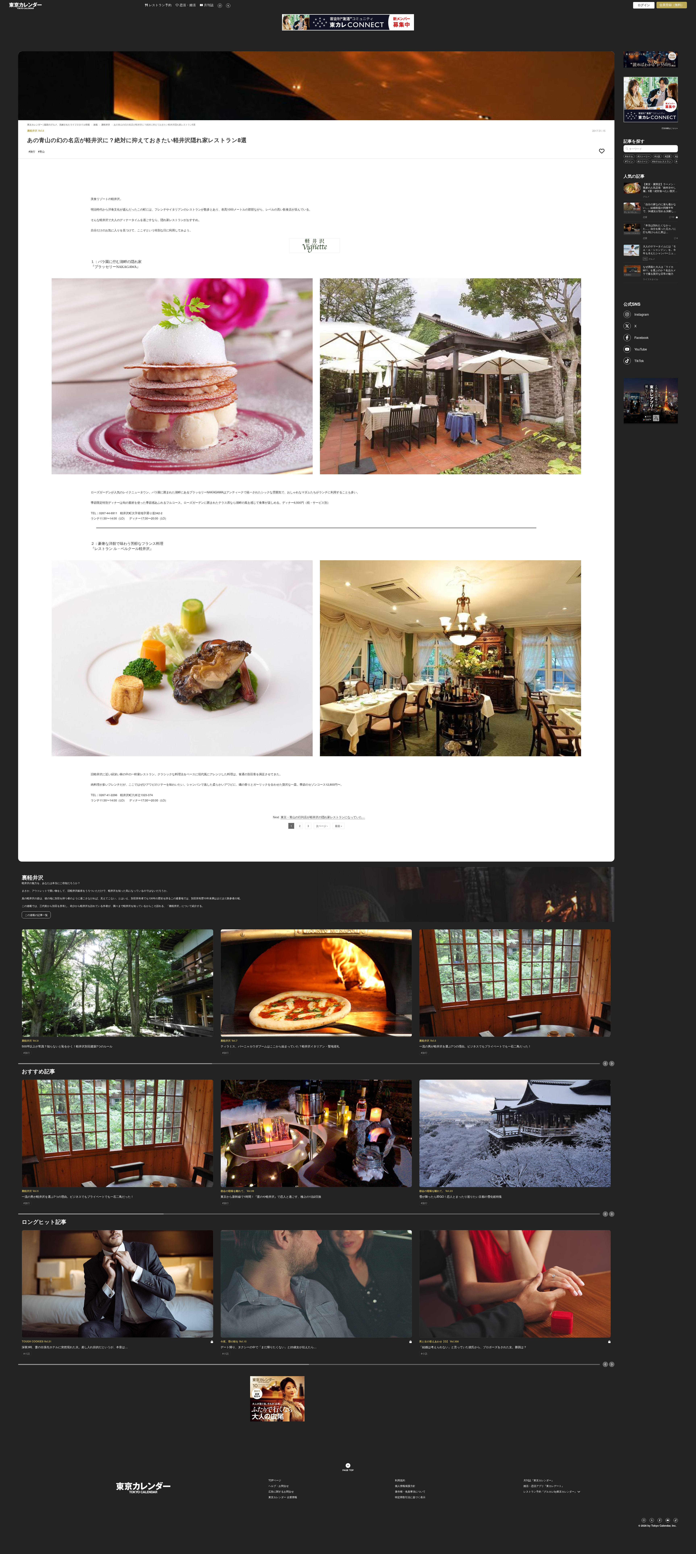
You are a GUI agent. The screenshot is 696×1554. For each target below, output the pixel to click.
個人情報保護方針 (405, 1486)
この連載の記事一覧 (36, 915)
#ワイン (629, 161)
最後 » (338, 826)
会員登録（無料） (671, 5)
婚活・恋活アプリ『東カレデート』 (543, 1486)
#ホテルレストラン (661, 161)
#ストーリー (644, 156)
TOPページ (274, 1480)
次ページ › (322, 826)
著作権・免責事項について (410, 1491)
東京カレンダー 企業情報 (282, 1497)
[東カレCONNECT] (348, 22)
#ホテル (629, 156)
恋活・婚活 (187, 5)
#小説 (657, 156)
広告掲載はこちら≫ (670, 128)
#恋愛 (667, 156)
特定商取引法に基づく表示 (410, 1497)
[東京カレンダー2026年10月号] (277, 1398)
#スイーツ (643, 161)
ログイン (644, 5)
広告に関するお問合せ (281, 1491)
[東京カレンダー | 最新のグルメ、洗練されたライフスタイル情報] (77, 5)
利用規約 (400, 1480)
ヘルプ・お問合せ (278, 1486)
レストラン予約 (160, 5)
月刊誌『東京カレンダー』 (538, 1480)
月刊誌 (208, 5)
